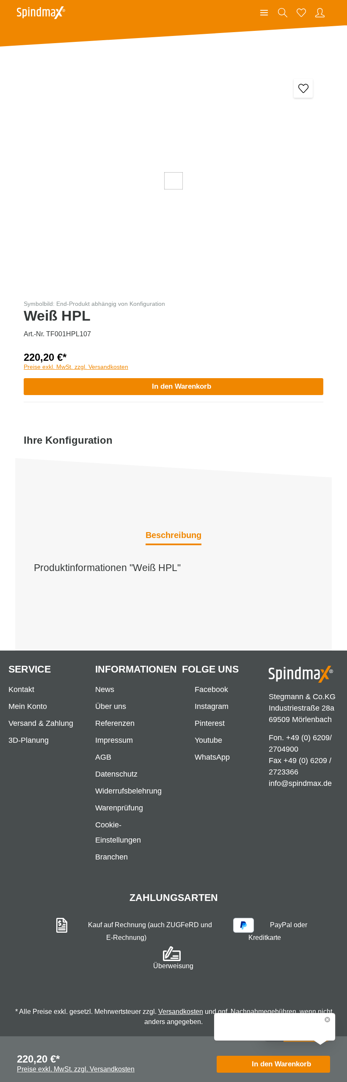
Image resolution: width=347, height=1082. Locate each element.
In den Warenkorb (181, 386)
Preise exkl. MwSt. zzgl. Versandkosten (76, 366)
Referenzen (115, 723)
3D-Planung (28, 740)
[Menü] (264, 12)
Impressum (114, 740)
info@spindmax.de (300, 783)
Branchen (111, 857)
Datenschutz (116, 774)
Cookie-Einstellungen (118, 832)
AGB (103, 757)
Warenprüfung (119, 808)
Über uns (110, 706)
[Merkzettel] (301, 12)
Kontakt (21, 689)
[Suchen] (282, 12)
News (104, 689)
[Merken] (303, 88)
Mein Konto (27, 706)
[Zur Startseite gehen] (41, 12)
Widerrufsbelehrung (128, 791)
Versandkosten (180, 1011)
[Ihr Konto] (319, 12)
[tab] (173, 536)
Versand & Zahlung (40, 723)
